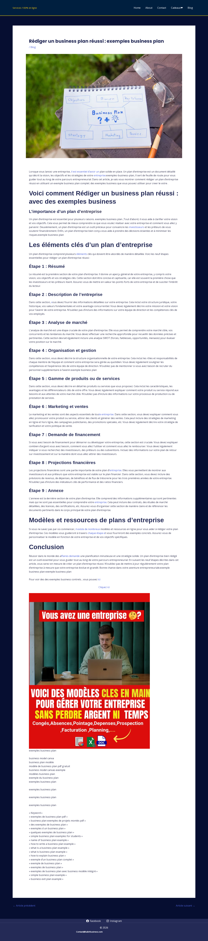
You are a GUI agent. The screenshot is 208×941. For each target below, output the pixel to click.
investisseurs (136, 227)
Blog (190, 7)
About (148, 7)
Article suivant (185, 905)
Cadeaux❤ (177, 7)
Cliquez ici (104, 587)
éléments (81, 254)
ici (98, 579)
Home (137, 7)
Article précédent (24, 905)
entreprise (100, 175)
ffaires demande (70, 556)
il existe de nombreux (88, 529)
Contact (161, 7)
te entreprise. (107, 414)
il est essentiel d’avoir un (85, 171)
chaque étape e (96, 533)
